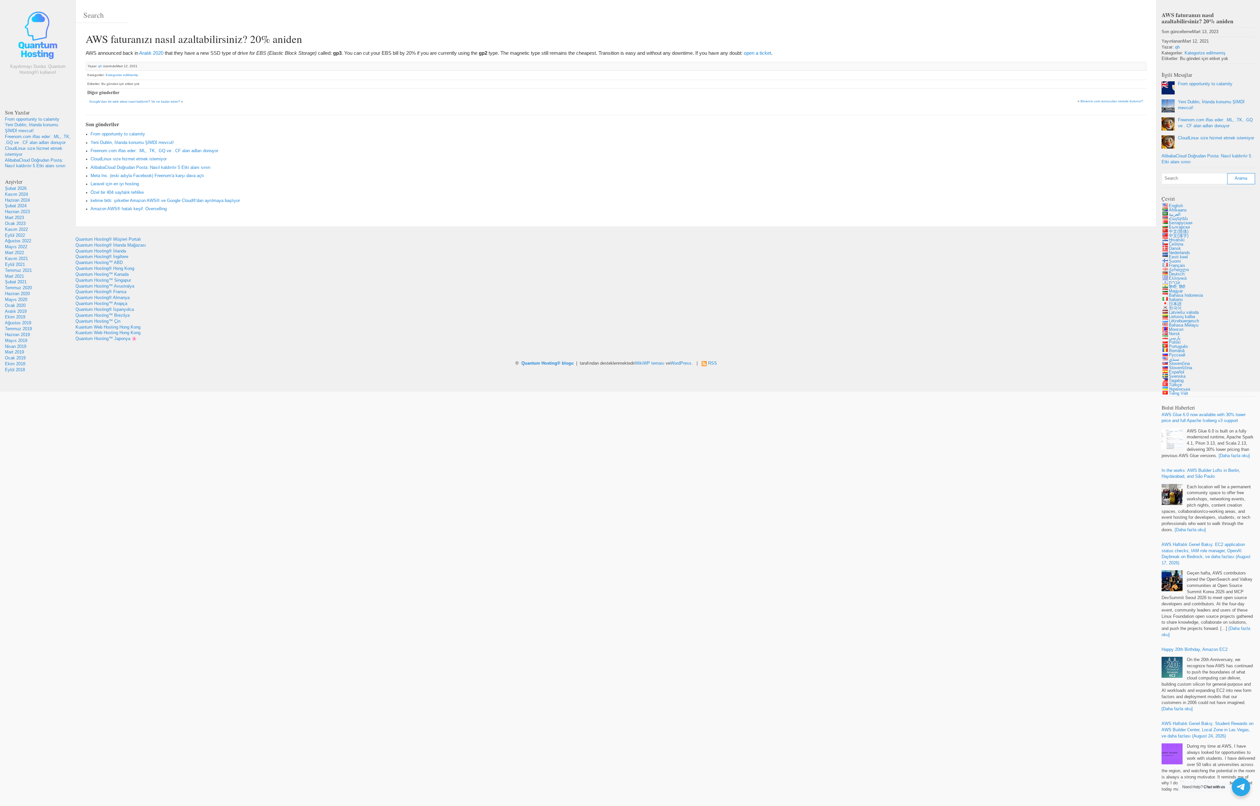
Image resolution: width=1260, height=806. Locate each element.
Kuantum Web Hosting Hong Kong (107, 327)
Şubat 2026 (16, 188)
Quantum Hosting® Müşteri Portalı (108, 239)
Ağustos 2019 (18, 323)
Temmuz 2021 (18, 270)
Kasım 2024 (16, 194)
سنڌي (1174, 359)
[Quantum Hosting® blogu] (38, 37)
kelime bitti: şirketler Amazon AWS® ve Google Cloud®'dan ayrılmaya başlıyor (165, 200)
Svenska (1177, 376)
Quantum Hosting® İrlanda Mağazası (110, 245)
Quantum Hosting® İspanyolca (104, 309)
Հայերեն (1178, 218)
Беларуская (1180, 223)
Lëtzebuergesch (1184, 321)
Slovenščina (1180, 368)
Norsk (1174, 334)
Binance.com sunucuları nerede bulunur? (1112, 101)
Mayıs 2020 (16, 299)
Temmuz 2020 (18, 288)
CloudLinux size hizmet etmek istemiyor (129, 159)
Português (1178, 346)
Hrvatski (1177, 240)
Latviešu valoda (1184, 312)
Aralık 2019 (16, 311)
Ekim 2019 (15, 317)
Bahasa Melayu (1183, 325)
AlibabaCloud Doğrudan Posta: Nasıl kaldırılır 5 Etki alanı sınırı (151, 167)
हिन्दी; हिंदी (1177, 287)
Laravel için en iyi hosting (115, 184)
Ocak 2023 (15, 223)
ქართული (1179, 270)
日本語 (1175, 304)
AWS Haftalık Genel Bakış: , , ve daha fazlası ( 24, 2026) (1207, 729)
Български (1179, 227)
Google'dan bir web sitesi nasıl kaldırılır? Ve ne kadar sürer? (134, 101)
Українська (1179, 389)
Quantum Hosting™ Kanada (102, 274)
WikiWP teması (649, 363)
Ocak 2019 (15, 358)
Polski (1175, 342)
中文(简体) (1178, 231)
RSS (712, 363)
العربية (1175, 214)
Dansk (1175, 248)
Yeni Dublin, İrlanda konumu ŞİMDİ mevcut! (132, 142)
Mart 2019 (14, 352)
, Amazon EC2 (1195, 649)
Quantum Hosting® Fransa (100, 292)
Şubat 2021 (16, 282)
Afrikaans (1178, 210)
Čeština (1176, 244)
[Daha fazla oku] (1234, 455)
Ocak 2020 (15, 305)
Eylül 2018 (15, 370)
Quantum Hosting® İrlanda (100, 251)
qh (100, 66)
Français (1177, 265)
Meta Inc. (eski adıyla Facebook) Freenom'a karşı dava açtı (147, 175)
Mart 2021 (14, 276)
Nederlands (1179, 253)
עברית (1174, 282)
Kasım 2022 (16, 229)
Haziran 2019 (17, 334)
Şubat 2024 (16, 206)
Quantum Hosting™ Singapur (103, 280)
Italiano (1176, 299)
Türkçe (1175, 385)
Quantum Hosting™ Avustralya (104, 286)
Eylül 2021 (15, 264)
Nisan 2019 (15, 346)
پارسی (1175, 338)
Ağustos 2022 (18, 241)
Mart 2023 (14, 217)
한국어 (1175, 308)
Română (1177, 351)
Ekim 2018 (15, 364)
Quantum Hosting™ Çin (97, 321)
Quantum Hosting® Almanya (102, 297)
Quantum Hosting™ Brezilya (102, 315)
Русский (1177, 355)
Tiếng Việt (1178, 393)
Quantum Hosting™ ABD (99, 262)
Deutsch (1177, 274)
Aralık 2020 (151, 53)
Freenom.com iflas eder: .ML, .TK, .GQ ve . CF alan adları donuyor (154, 151)
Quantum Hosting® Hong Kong (104, 268)
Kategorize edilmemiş (122, 75)
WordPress (680, 363)
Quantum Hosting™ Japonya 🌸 (106, 338)
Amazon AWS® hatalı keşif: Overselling (129, 209)
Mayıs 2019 (16, 340)
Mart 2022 (14, 253)
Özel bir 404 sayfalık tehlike (117, 192)
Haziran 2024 (17, 200)
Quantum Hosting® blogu (547, 363)
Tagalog (1176, 380)
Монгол (1176, 329)
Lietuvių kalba (1182, 316)
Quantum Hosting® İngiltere (101, 256)
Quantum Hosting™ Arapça (101, 303)
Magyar (1176, 291)
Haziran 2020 (17, 294)
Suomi (1175, 261)
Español (1176, 372)
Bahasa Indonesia (1186, 295)
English (1176, 206)
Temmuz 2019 (18, 329)
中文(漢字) (1178, 235)
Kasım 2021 (16, 258)
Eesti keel (1178, 257)
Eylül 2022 (15, 235)
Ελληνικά (1178, 278)
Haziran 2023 (17, 212)
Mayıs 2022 (16, 247)
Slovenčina (1179, 363)
